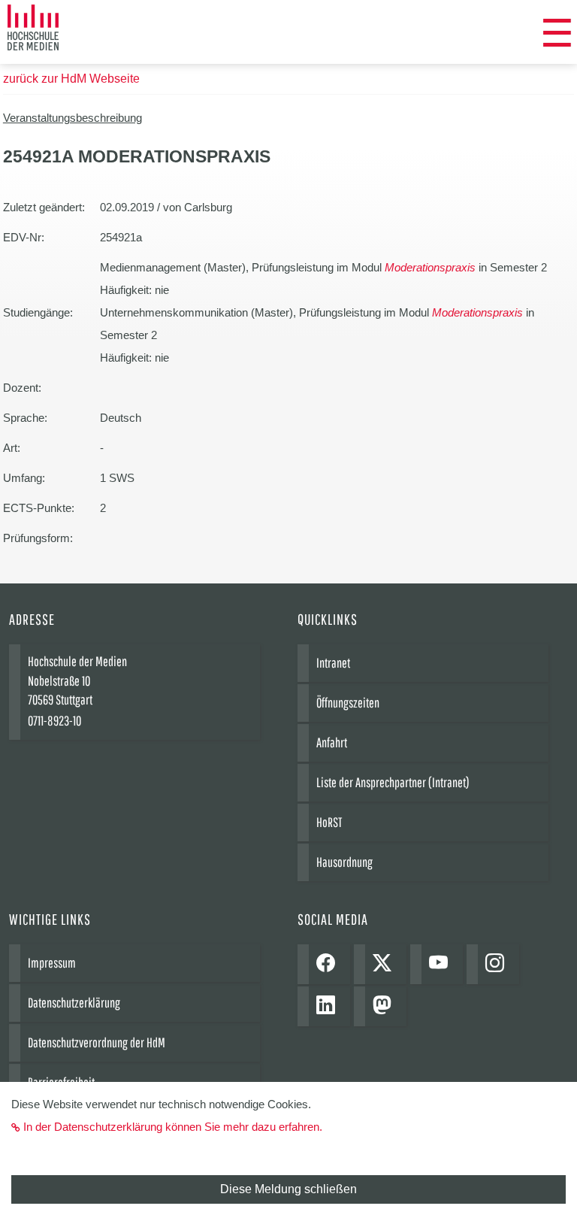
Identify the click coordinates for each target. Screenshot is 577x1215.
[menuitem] (557, 34)
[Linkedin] (329, 1006)
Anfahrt (331, 742)
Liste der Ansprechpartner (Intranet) (393, 782)
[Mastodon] (385, 1006)
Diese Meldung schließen (288, 1189)
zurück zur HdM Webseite (71, 78)
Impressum (52, 963)
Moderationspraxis (430, 267)
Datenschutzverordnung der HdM (96, 1042)
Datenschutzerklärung (74, 1002)
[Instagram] (498, 964)
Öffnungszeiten (347, 703)
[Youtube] (442, 964)
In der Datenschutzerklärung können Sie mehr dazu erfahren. (172, 1126)
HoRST (329, 822)
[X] (385, 964)
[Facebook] (329, 964)
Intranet (333, 663)
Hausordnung (344, 862)
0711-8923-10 (54, 721)
